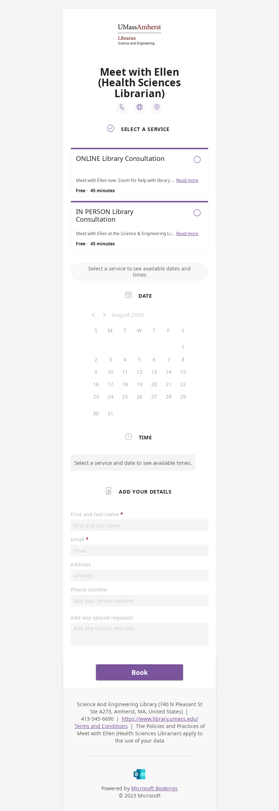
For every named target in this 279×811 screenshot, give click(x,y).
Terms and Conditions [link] (101, 726)
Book (140, 672)
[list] (139, 201)
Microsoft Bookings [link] (154, 788)
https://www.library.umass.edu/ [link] (160, 718)
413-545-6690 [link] (97, 718)
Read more (187, 180)
